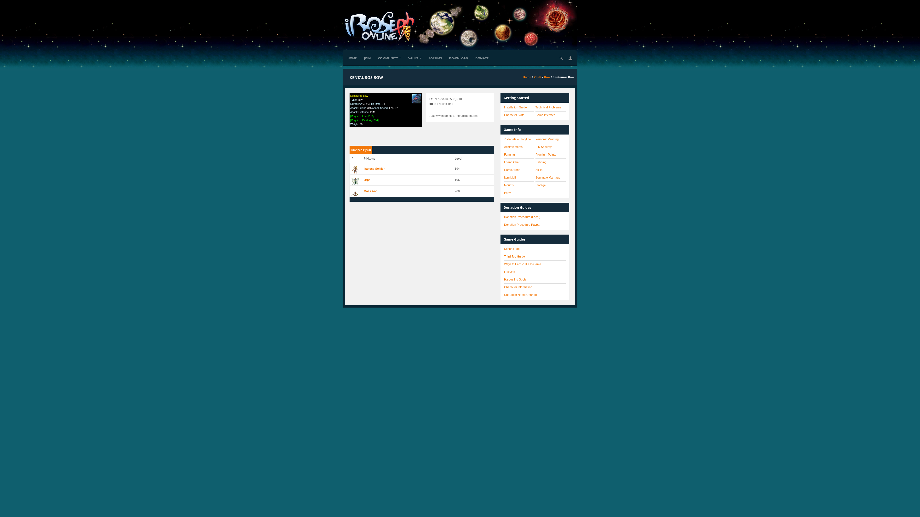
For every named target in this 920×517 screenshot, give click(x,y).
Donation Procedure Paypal (522, 224)
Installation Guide (515, 107)
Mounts (509, 185)
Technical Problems (548, 107)
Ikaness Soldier (374, 168)
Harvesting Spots (515, 279)
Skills (538, 170)
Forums (435, 58)
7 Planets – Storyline (517, 139)
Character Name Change (520, 295)
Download (458, 58)
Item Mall (510, 177)
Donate (482, 58)
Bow (547, 77)
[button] (570, 58)
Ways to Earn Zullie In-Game (522, 264)
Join (367, 58)
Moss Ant (370, 191)
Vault (413, 58)
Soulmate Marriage (547, 177)
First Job (509, 272)
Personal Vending (547, 139)
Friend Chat (511, 162)
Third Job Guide (514, 256)
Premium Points (545, 154)
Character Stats (514, 115)
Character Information (518, 287)
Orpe (367, 180)
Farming (509, 154)
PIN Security (543, 147)
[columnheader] (356, 158)
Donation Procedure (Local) (522, 217)
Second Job (512, 249)
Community (388, 58)
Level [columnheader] (458, 158)
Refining (540, 162)
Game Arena (512, 170)
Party (507, 193)
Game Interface (545, 115)
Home (352, 58)
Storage (540, 185)
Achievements (513, 147)
